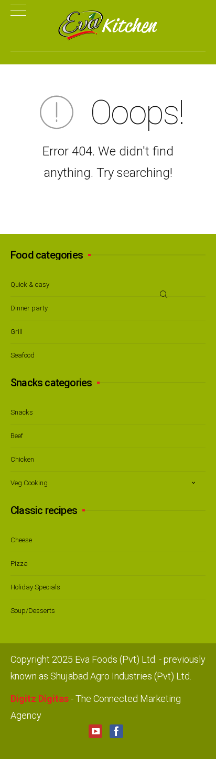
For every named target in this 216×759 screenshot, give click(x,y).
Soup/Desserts (32, 611)
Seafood (22, 355)
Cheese (21, 540)
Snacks (21, 412)
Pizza (19, 563)
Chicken (22, 459)
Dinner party (29, 308)
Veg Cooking (29, 483)
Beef (16, 436)
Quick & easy (29, 284)
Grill (16, 332)
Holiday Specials (35, 587)
